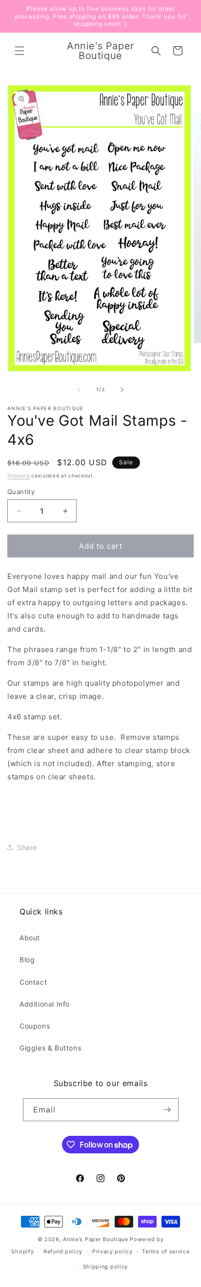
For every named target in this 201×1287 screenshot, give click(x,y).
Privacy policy (112, 1251)
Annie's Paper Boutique (95, 1239)
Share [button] (27, 847)
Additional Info (45, 1004)
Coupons (35, 1026)
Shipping (18, 475)
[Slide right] (122, 389)
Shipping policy (105, 1266)
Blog (27, 959)
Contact (33, 982)
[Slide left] (79, 389)
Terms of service (165, 1251)
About (30, 937)
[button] (19, 50)
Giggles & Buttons (50, 1048)
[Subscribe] (167, 1109)
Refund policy (62, 1251)
